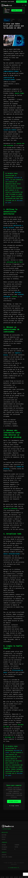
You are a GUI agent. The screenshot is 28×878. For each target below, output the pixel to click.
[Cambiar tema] (23, 5)
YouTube (4, 844)
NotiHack (16, 877)
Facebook (21, 294)
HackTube (2, 877)
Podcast (7, 877)
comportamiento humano (11, 71)
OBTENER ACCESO (21, 1)
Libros (26, 877)
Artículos (21, 877)
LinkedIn (17, 844)
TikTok (16, 847)
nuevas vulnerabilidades (11, 554)
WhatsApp (18, 292)
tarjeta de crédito (9, 130)
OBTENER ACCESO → (14, 801)
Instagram (6, 296)
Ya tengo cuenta (14, 805)
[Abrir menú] (25, 5)
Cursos (11, 877)
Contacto (4, 854)
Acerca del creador (7, 856)
